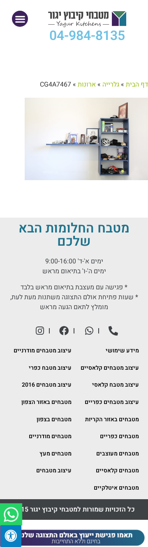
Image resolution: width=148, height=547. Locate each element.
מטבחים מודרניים (50, 436)
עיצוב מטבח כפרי (50, 368)
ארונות (87, 84)
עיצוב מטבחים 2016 (47, 384)
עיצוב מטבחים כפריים (112, 402)
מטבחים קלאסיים (117, 470)
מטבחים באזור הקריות (112, 419)
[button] (19, 18)
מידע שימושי (122, 350)
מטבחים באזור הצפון (46, 402)
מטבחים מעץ (55, 453)
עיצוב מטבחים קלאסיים (110, 368)
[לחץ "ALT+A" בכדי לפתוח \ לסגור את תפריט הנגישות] (10, 536)
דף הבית (137, 84)
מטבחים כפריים (119, 436)
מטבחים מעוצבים (117, 453)
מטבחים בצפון (54, 419)
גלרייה (110, 84)
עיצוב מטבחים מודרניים (43, 350)
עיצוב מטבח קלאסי (115, 384)
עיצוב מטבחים (54, 470)
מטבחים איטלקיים (116, 488)
